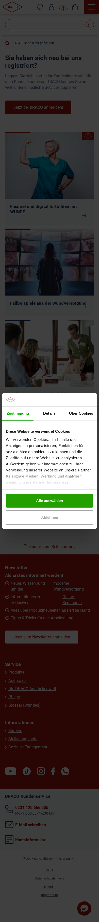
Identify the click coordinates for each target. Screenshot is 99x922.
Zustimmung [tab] (18, 413)
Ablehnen (49, 517)
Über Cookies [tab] (81, 413)
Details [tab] (49, 413)
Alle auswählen (49, 500)
